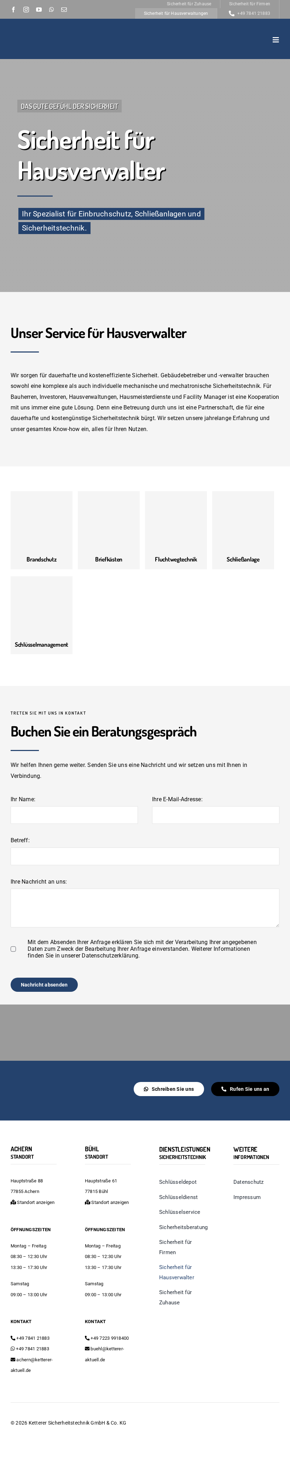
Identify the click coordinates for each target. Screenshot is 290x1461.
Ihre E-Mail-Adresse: (177, 799)
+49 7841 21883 (32, 1338)
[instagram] (26, 9)
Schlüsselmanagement (41, 644)
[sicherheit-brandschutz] (41, 494)
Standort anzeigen (35, 1202)
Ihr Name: (23, 799)
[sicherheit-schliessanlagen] (243, 494)
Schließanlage (243, 559)
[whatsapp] (51, 9)
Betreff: (20, 840)
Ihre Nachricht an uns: (39, 881)
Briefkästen (108, 559)
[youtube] (39, 9)
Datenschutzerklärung (110, 955)
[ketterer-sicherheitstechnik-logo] (47, 32)
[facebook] (13, 9)
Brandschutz (41, 559)
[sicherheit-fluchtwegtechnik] (176, 494)
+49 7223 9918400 (109, 1338)
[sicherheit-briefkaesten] (109, 494)
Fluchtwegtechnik (176, 559)
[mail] (64, 9)
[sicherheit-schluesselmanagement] (41, 579)
